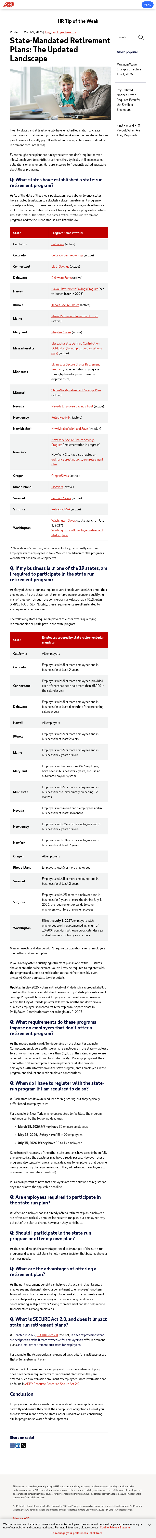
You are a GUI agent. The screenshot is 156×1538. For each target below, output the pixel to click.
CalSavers (57, 244)
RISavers (57, 487)
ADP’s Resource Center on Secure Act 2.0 (52, 1384)
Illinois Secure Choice (65, 305)
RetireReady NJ (61, 417)
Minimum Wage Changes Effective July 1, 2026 (129, 69)
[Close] (149, 1525)
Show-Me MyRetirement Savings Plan (76, 390)
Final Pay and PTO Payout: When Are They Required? (129, 130)
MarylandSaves (61, 332)
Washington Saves (63, 520)
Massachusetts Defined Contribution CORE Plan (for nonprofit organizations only (76, 348)
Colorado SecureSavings (67, 255)
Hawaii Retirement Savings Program (74, 289)
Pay (47, 32)
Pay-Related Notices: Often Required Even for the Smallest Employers (128, 99)
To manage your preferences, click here (76, 1533)
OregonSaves (60, 475)
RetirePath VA (60, 509)
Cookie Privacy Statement (116, 1527)
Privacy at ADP (21, 1518)
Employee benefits (63, 32)
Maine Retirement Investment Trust (74, 316)
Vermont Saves (61, 498)
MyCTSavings (60, 266)
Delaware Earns (61, 277)
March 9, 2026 (33, 32)
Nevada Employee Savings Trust (72, 406)
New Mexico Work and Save (69, 428)
